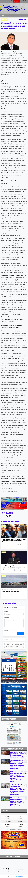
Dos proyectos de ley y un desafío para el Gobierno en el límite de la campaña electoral (14, 541)
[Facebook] (21, 1)
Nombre (6, 611)
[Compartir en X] (7, 516)
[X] (26, 1)
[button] (12, 1)
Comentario (6, 617)
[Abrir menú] (3, 15)
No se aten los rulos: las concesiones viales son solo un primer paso (12, 590)
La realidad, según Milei (8, 566)
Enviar (20, 634)
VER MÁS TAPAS (14, 745)
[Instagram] (23, 1)
